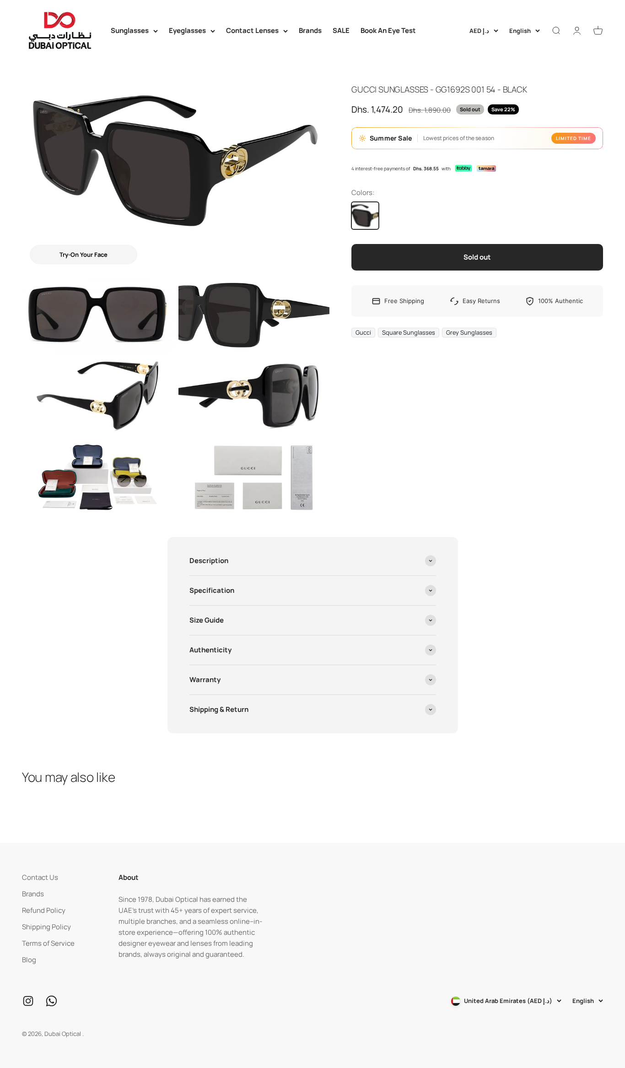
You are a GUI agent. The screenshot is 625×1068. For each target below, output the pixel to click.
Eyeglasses (187, 30)
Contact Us (40, 877)
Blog (29, 960)
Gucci (363, 332)
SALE (341, 30)
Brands (310, 30)
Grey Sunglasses (469, 332)
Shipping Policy (46, 927)
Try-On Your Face (83, 254)
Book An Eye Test (388, 30)
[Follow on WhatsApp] (51, 1001)
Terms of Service (48, 943)
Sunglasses (130, 30)
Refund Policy (43, 910)
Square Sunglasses (408, 332)
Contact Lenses (252, 30)
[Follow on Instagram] (28, 1001)
